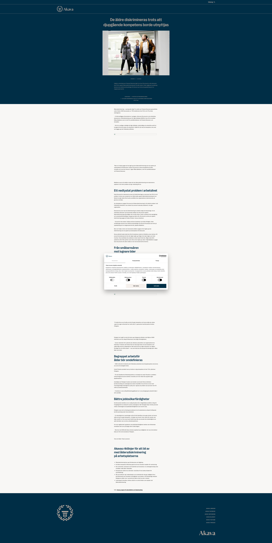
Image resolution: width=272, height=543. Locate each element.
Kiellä (115, 285)
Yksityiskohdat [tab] (136, 260)
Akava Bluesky (210, 517)
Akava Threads (210, 522)
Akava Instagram (210, 514)
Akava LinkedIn (210, 508)
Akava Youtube (210, 519)
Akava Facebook (210, 511)
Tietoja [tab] (157, 260)
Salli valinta (136, 285)
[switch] (128, 280)
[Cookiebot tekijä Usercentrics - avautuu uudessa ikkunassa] (160, 256)
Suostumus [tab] (115, 260)
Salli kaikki (156, 285)
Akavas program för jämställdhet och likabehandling (130, 490)
